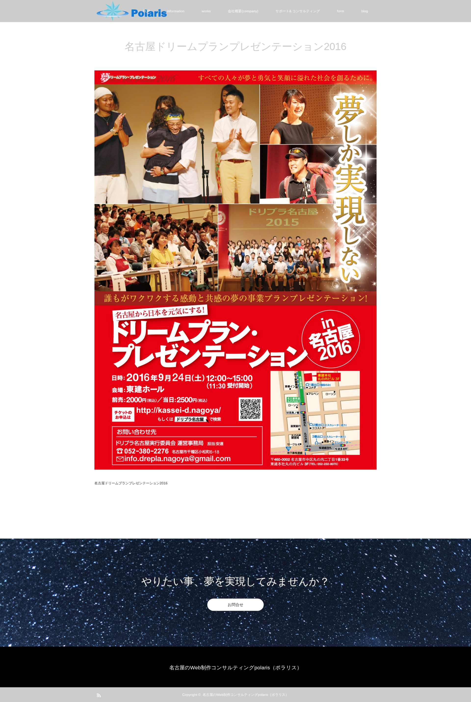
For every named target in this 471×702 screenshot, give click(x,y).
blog (364, 11)
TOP (146, 11)
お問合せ (235, 605)
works (206, 11)
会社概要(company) (243, 11)
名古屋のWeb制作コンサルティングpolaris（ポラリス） (235, 667)
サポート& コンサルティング (297, 11)
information (175, 11)
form (340, 11)
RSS (98, 694)
